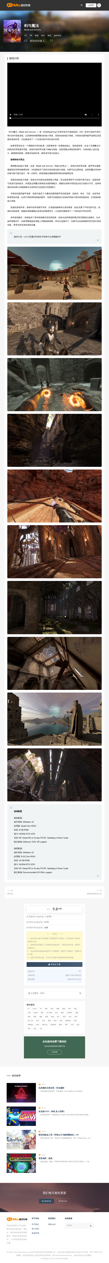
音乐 (35, 1028)
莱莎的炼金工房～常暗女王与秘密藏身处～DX (59, 1135)
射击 (56, 1012)
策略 (49, 1020)
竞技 (43, 1020)
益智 (76, 1016)
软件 (78, 1024)
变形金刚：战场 (45, 1158)
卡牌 (29, 1012)
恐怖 (29, 1016)
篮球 (55, 1020)
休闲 (46, 1008)
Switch (35, 1008)
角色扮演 (53, 1024)
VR (31, 36)
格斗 (58, 1016)
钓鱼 (29, 1028)
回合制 (36, 1012)
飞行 (40, 1028)
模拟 (64, 1016)
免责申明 (35, 1233)
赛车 (66, 1024)
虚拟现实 (57, 36)
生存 (70, 1016)
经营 (61, 1020)
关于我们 (35, 1224)
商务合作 (52, 1224)
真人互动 (30, 1020)
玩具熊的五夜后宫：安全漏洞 (51, 1088)
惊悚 (35, 1016)
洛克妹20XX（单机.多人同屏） (52, 1111)
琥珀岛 (10, 894)
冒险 (36, 36)
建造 (62, 1012)
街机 (37, 1024)
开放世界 (69, 1012)
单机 (49, 36)
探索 (46, 1016)
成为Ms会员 (63, 1201)
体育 (52, 1008)
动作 (43, 36)
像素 (57, 1008)
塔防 (42, 1012)
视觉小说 (44, 1024)
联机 (75, 1020)
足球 (72, 1024)
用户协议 (35, 1229)
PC (26, 36)
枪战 (52, 1016)
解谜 (60, 1024)
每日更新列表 (46, 1201)
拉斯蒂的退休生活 (94, 894)
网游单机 (68, 1020)
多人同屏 (49, 1012)
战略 (40, 1016)
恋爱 (76, 1012)
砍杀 (37, 1020)
